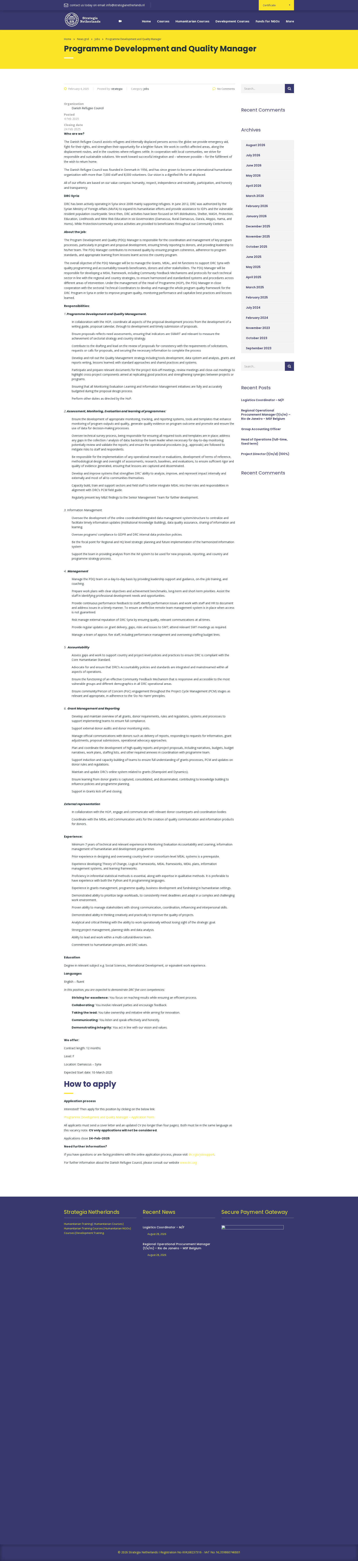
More (290, 21)
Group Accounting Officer (261, 429)
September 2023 (258, 348)
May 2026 (253, 175)
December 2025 (258, 226)
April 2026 (253, 186)
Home (146, 21)
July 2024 (253, 308)
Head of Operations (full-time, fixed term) (264, 441)
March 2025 (255, 287)
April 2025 (253, 277)
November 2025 (258, 236)
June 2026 (253, 165)
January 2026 (256, 216)
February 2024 (257, 318)
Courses (163, 21)
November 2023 (258, 328)
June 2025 (253, 257)
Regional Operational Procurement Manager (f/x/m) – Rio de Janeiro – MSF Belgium (265, 414)
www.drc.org (188, 1162)
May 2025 (253, 267)
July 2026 (253, 155)
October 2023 (256, 338)
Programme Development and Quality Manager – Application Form (109, 1117)
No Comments (226, 89)
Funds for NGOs (268, 21)
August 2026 (255, 145)
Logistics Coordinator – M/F (262, 400)
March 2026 (255, 196)
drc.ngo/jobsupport (201, 1154)
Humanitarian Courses (192, 21)
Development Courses (232, 21)
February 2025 (257, 297)
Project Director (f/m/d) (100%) (265, 454)
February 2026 (257, 206)
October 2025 (256, 247)
